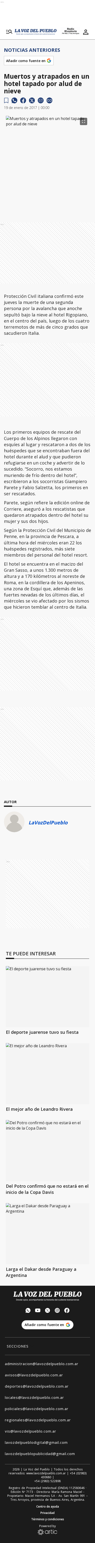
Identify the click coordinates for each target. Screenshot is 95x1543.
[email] (41, 100)
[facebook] (23, 100)
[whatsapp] (14, 100)
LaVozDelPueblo (47, 823)
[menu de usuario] (85, 32)
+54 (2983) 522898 (47, 1481)
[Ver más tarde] (6, 100)
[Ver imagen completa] (83, 121)
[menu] (9, 32)
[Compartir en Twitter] (32, 100)
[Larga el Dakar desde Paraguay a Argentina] (47, 1233)
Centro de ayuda (47, 1507)
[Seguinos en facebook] (67, 1311)
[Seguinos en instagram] (57, 1311)
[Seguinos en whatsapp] (28, 1311)
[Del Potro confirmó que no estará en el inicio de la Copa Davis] (47, 1150)
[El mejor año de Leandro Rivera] (47, 1073)
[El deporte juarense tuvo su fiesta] (47, 996)
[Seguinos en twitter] (47, 1311)
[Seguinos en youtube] (37, 1311)
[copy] (49, 100)
